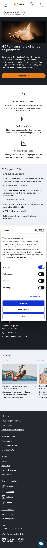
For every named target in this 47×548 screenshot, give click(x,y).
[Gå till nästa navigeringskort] (7, 360)
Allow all (23, 303)
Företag (7, 12)
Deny (23, 316)
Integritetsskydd (8, 514)
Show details (35, 296)
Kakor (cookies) (8, 510)
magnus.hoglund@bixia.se (16, 336)
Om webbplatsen (8, 518)
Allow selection (23, 310)
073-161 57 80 (11, 332)
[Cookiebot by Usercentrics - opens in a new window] (34, 230)
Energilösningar (19, 12)
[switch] (41, 274)
